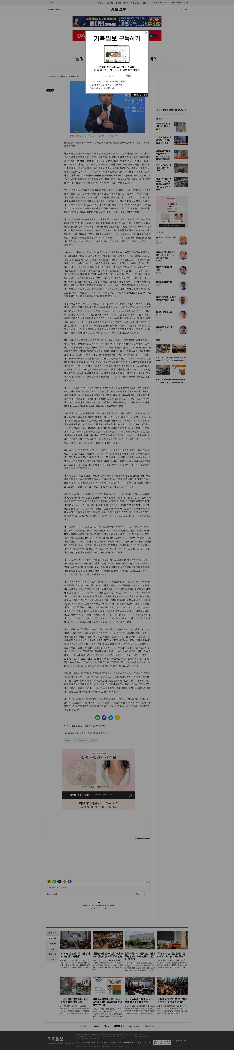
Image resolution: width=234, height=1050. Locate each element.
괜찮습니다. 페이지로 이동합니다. (102, 88)
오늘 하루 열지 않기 (139, 94)
